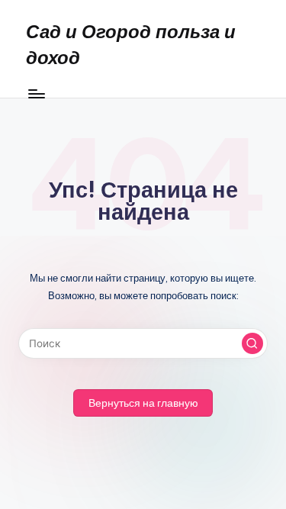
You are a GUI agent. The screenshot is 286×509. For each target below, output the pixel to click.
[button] (252, 343)
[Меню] (35, 93)
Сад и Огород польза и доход (131, 44)
